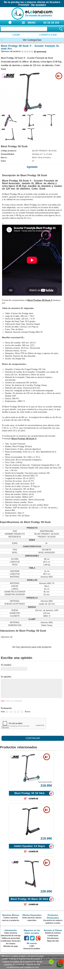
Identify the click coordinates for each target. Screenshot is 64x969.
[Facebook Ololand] (26, 938)
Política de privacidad (11, 938)
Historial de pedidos (31, 949)
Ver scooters (38, 4)
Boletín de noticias (53, 933)
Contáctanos (52, 936)
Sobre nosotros (10, 933)
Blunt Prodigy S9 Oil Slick (29, 793)
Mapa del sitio (53, 941)
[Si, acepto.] (51, 961)
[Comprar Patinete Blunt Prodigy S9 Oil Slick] (51, 793)
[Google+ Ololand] (38, 938)
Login (16, 35)
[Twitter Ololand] (32, 938)
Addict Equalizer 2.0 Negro (29, 846)
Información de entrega (11, 936)
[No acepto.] (60, 961)
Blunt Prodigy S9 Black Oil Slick (29, 899)
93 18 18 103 (51, 22)
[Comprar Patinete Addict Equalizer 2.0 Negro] (51, 846)
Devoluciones (53, 938)
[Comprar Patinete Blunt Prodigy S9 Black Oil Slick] (51, 899)
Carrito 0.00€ (48, 35)
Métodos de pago (10, 946)
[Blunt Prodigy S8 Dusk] (10, 120)
